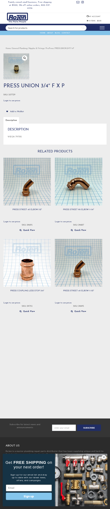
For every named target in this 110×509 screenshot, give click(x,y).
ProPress (50, 48)
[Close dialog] (104, 457)
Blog (57, 33)
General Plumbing (19, 48)
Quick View (29, 230)
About (50, 33)
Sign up (29, 496)
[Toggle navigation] (102, 28)
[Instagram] (83, 3)
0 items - (92, 21)
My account (87, 16)
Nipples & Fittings (36, 48)
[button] (24, 58)
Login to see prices (11, 101)
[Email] (78, 3)
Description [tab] (11, 120)
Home (42, 33)
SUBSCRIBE (89, 428)
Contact (66, 33)
